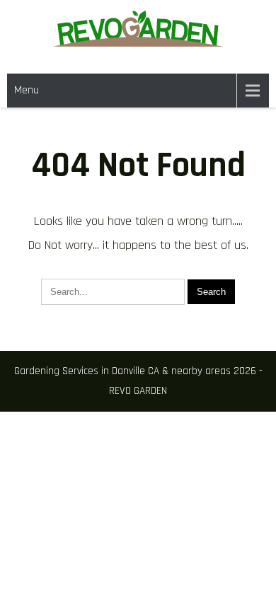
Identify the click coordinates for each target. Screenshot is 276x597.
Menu (26, 90)
